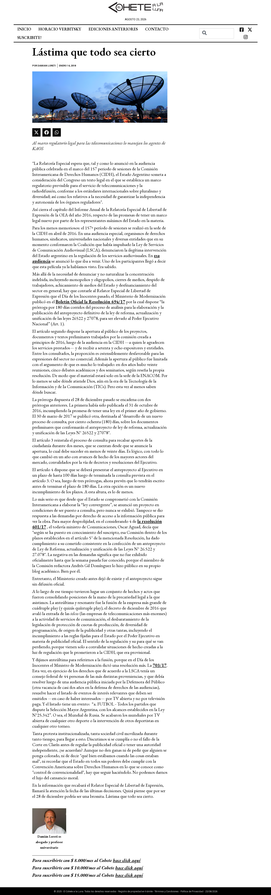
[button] (36, 132)
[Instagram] (245, 37)
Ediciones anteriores (113, 29)
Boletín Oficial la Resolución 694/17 (90, 301)
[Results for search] (216, 40)
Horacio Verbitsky (60, 29)
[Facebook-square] (241, 29)
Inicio (24, 29)
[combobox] (216, 33)
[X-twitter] (249, 29)
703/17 (159, 665)
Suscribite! (29, 37)
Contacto (156, 29)
